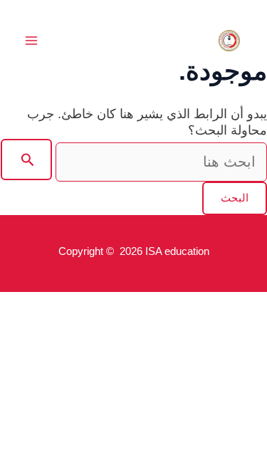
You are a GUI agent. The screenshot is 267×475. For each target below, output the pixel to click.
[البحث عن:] (134, 162)
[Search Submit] (26, 159)
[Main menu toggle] (31, 41)
